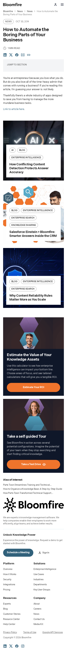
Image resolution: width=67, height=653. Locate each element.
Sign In (45, 552)
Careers (37, 609)
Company (39, 598)
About (37, 603)
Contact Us (39, 619)
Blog (5, 609)
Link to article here (13, 109)
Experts (7, 603)
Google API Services (52, 632)
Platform (8, 563)
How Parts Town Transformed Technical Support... (28, 493)
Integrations (9, 584)
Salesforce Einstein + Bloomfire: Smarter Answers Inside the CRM (33, 234)
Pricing (6, 589)
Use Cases (39, 574)
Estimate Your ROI (33, 387)
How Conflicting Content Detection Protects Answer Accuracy (29, 168)
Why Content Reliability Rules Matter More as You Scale (30, 297)
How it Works (9, 574)
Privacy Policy (10, 632)
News (36, 614)
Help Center (9, 624)
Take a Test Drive (31, 464)
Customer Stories (11, 614)
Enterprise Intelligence (45, 569)
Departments (40, 584)
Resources (10, 598)
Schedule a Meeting (18, 552)
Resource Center (11, 619)
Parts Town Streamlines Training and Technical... (27, 485)
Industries (38, 579)
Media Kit (38, 624)
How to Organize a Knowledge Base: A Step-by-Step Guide (32, 489)
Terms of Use (29, 632)
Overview (7, 569)
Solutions (39, 563)
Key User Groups (42, 589)
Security (7, 579)
